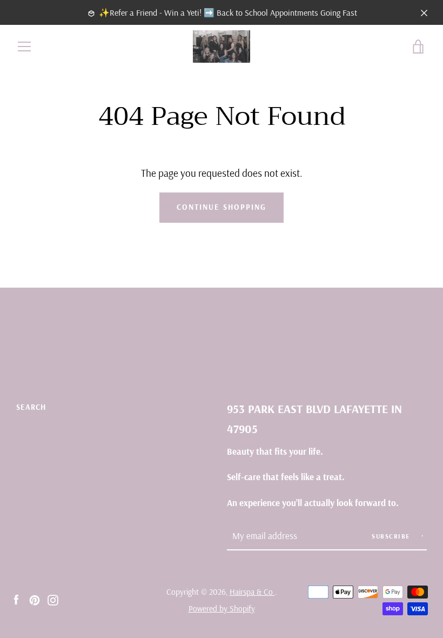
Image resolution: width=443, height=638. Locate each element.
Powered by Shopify (222, 608)
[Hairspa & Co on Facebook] (16, 599)
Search (31, 407)
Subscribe (392, 536)
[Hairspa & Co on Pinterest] (34, 599)
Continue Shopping (221, 207)
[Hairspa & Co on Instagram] (53, 599)
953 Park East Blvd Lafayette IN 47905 (314, 418)
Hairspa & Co (252, 592)
